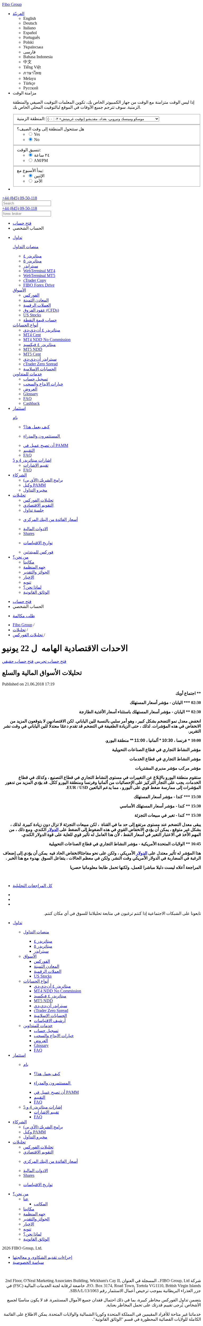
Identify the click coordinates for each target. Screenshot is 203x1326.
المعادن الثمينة (36, 300)
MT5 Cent (32, 354)
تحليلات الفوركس (38, 500)
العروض (30, 389)
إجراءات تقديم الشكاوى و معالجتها (42, 1257)
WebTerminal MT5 (39, 275)
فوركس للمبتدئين (38, 552)
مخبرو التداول (35, 490)
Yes (37, 134)
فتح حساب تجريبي (50, 661)
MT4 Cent (32, 335)
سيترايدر (30, 266)
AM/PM (41, 160)
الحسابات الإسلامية (39, 369)
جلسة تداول (33, 510)
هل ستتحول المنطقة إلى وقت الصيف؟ (50, 129)
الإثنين (39, 176)
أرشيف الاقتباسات (50, 1020)
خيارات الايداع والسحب (43, 384)
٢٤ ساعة (42, 155)
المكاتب (41, 1204)
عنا (26, 1199)
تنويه (27, 582)
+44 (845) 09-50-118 (19, 198)
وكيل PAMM (34, 485)
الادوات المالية (35, 528)
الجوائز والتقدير (36, 572)
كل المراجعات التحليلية (32, 885)
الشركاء (20, 475)
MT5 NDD (32, 349)
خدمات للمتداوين (27, 374)
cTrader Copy (34, 280)
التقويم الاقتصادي (38, 505)
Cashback (31, 403)
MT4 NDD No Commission (47, 339)
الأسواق (19, 290)
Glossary (30, 394)
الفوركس (31, 295)
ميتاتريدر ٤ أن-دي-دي (41, 330)
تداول (17, 237)
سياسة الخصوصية (28, 1262)
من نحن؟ (21, 557)
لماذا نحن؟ (32, 587)
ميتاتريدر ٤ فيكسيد (39, 344)
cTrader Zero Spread (40, 364)
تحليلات (19, 495)
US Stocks (32, 315)
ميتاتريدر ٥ (32, 261)
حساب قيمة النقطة (40, 320)
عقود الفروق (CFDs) (41, 310)
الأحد (38, 181)
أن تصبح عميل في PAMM (45, 445)
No (36, 139)
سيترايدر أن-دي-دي (40, 359)
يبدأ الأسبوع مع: (30, 170)
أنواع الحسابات (25, 325)
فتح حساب (22, 223)
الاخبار (28, 577)
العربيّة (18, 13)
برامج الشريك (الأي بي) (43, 480)
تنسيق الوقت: (29, 150)
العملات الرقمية (37, 305)
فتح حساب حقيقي (18, 661)
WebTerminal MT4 (39, 271)
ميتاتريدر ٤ (32, 256)
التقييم (29, 450)
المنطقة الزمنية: (31, 118)
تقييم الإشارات (35, 465)
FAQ (27, 398)
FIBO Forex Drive (38, 285)
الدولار (52, 829)
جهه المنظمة (34, 567)
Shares (28, 533)
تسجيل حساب (35, 379)
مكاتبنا (28, 562)
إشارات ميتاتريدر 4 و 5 (32, 460)
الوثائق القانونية (36, 592)
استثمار (19, 408)
